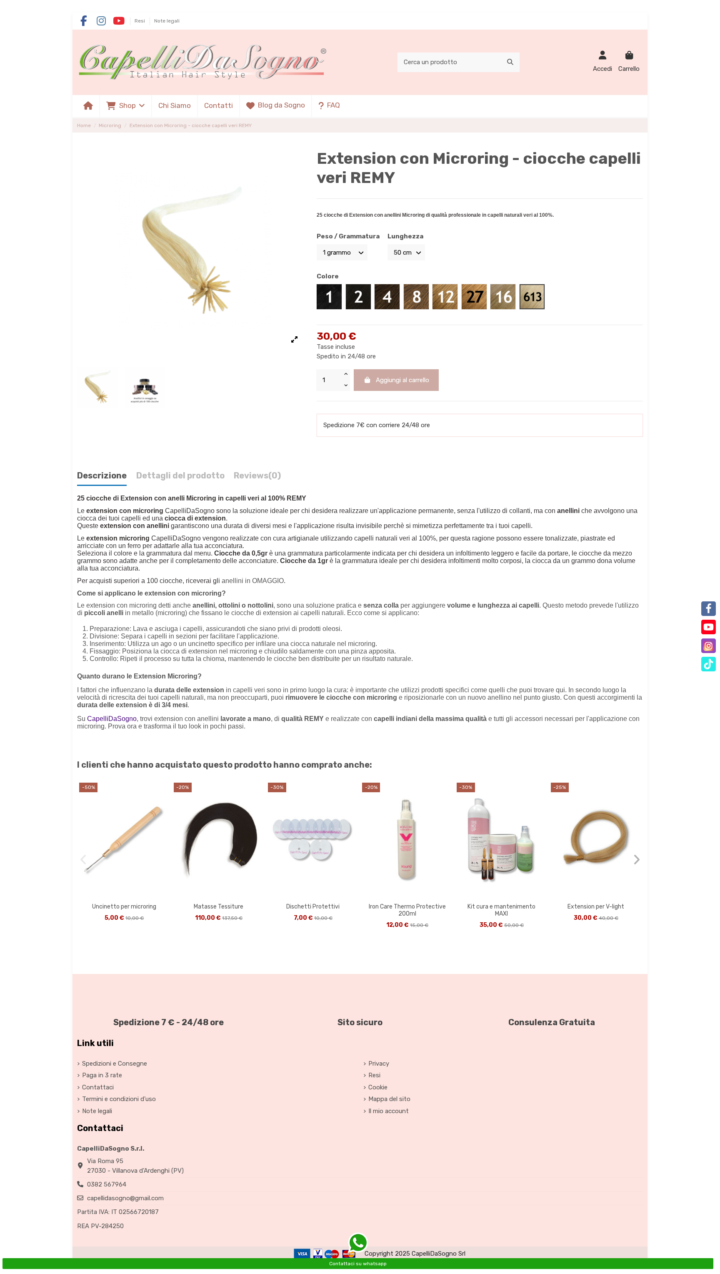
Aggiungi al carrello (402, 380)
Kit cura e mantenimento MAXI (501, 910)
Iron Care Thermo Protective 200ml (407, 910)
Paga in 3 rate (102, 1075)
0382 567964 (106, 1184)
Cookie (378, 1087)
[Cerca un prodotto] (510, 62)
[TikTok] (708, 664)
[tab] (257, 478)
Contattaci (98, 1087)
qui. (561, 689)
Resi (140, 21)
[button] (125, 106)
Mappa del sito (389, 1099)
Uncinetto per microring (124, 906)
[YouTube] (708, 627)
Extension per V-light (596, 906)
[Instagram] (708, 645)
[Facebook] (708, 608)
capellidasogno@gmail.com (125, 1198)
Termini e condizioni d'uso (119, 1099)
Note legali (167, 21)
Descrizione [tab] (102, 476)
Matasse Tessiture (218, 906)
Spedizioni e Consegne (114, 1063)
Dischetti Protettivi (313, 906)
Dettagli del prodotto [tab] (180, 476)
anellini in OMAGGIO (253, 580)
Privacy (378, 1063)
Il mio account (388, 1111)
